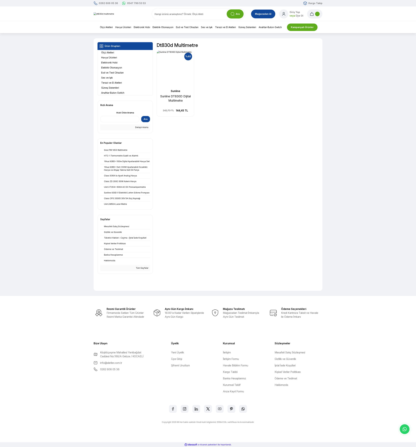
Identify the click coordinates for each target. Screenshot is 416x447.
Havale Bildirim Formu (235, 365)
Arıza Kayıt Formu (233, 391)
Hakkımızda (281, 384)
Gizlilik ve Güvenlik (285, 359)
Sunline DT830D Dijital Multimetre (175, 98)
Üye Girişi (176, 359)
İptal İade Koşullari (285, 365)
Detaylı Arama (141, 127)
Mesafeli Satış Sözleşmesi (290, 352)
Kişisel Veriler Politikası (288, 372)
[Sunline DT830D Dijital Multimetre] (175, 69)
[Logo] (104, 14)
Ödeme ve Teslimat (286, 378)
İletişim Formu (231, 359)
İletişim (227, 352)
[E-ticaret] (207, 444)
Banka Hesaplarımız (234, 378)
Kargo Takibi (230, 372)
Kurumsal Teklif (232, 384)
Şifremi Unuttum (180, 365)
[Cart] (314, 13)
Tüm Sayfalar (141, 268)
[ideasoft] (190, 444)
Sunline (175, 91)
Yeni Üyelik (177, 352)
